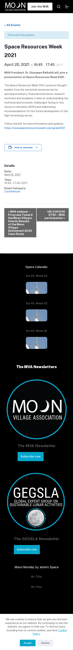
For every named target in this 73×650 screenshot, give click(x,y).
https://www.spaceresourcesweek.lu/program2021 (34, 128)
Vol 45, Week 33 (36, 303)
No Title (36, 576)
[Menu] (67, 6)
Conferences (12, 191)
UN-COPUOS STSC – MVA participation (55, 215)
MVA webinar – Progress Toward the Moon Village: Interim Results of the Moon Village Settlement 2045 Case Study (20, 222)
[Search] (58, 6)
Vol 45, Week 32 (36, 330)
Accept (28, 643)
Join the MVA (40, 6)
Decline (45, 643)
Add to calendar (23, 147)
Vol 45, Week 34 (36, 275)
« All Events (12, 25)
